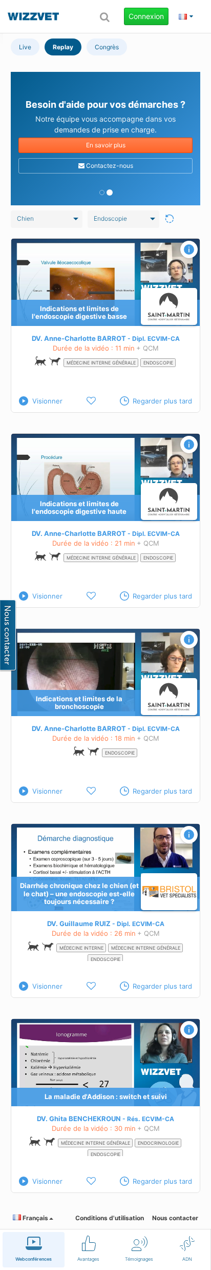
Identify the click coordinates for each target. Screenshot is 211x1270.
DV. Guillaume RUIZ (79, 923)
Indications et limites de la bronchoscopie (79, 703)
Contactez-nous (109, 165)
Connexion (146, 16)
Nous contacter (175, 1218)
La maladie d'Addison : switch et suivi (106, 1096)
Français (34, 1218)
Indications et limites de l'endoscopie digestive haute (79, 507)
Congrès (107, 47)
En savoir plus (105, 145)
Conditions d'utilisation (109, 1218)
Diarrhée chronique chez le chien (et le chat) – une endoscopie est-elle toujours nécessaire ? (79, 893)
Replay (63, 47)
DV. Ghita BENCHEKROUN (79, 1118)
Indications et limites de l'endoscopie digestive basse (79, 312)
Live (25, 47)
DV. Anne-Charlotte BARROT (79, 338)
